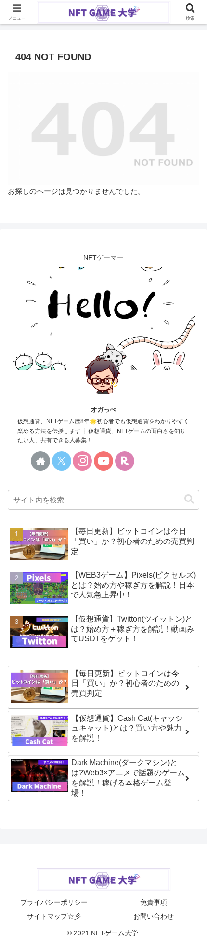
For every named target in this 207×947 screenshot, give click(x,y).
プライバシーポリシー (54, 902)
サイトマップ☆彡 (54, 916)
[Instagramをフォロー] (82, 461)
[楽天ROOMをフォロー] (124, 461)
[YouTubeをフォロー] (103, 461)
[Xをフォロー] (61, 461)
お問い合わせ (153, 916)
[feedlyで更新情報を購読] (145, 461)
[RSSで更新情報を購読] (166, 461)
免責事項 (153, 902)
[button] (189, 499)
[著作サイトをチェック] (40, 461)
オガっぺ (103, 409)
